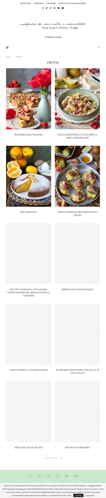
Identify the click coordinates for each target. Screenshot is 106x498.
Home (8, 57)
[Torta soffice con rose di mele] (28, 334)
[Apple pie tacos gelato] (28, 411)
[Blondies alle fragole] (28, 98)
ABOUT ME (51, 3)
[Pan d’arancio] (28, 176)
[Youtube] (58, 8)
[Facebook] (43, 8)
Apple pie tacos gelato (28, 447)
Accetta (78, 495)
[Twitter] (47, 8)
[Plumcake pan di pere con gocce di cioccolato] (77, 334)
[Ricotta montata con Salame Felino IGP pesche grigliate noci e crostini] (28, 253)
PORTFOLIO (39, 3)
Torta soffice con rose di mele (28, 369)
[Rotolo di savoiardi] (77, 411)
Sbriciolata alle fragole (77, 289)
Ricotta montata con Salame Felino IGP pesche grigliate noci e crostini (28, 292)
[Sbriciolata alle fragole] (77, 253)
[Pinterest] (54, 8)
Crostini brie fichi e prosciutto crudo (77, 213)
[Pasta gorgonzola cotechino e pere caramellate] (77, 98)
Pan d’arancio (28, 211)
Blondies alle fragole (29, 134)
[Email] (63, 8)
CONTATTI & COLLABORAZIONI (72, 3)
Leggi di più (89, 495)
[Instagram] (50, 8)
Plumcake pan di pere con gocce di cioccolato (77, 371)
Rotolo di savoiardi (77, 447)
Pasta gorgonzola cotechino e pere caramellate (77, 136)
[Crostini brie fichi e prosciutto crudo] (77, 176)
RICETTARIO (25, 3)
